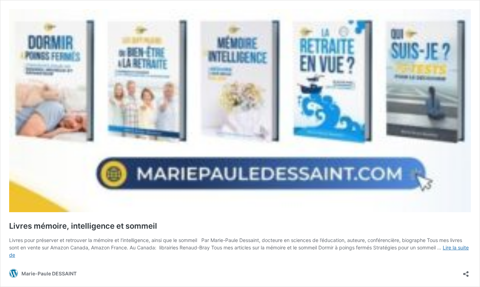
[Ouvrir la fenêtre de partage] (466, 271)
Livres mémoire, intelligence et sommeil (83, 225)
